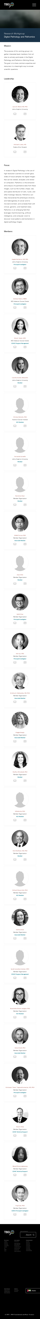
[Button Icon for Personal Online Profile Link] (25, 114)
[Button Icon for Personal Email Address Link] (15, 114)
